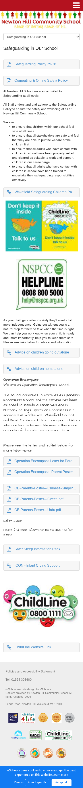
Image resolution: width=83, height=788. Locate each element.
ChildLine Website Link (33, 647)
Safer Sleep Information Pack (37, 549)
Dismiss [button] (18, 782)
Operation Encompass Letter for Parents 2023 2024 (47, 461)
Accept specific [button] (37, 782)
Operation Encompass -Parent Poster (43, 472)
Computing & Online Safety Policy (41, 80)
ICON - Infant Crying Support (37, 565)
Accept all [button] (61, 782)
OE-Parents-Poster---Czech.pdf (38, 499)
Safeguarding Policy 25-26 (35, 64)
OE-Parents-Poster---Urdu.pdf (37, 510)
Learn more (60, 774)
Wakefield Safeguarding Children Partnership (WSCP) (47, 192)
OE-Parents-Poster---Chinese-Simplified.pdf (47, 488)
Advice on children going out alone (42, 352)
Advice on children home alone (39, 369)
